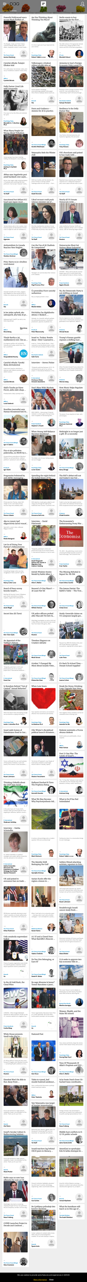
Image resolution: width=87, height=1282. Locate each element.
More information (40, 1279)
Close (51, 1279)
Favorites (13, 10)
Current (5, 10)
